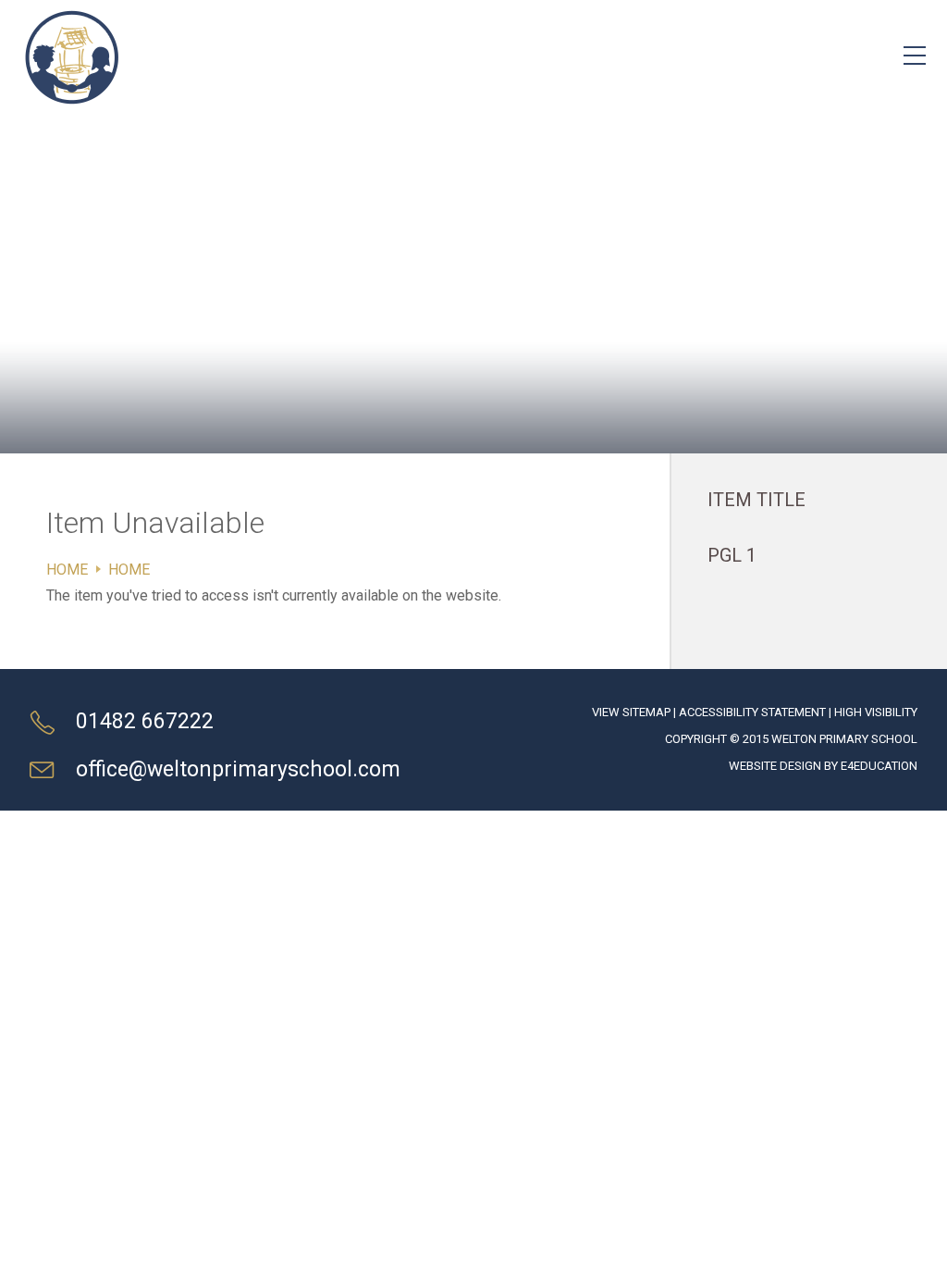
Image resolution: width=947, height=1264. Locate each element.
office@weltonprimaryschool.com (238, 769)
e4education (879, 766)
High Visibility (875, 712)
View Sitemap (631, 712)
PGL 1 (731, 555)
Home (67, 569)
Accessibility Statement (752, 712)
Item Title (756, 500)
